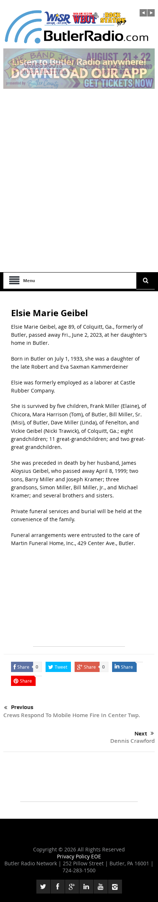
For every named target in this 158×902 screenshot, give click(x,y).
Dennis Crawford (132, 741)
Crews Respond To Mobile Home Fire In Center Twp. (71, 715)
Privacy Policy (74, 856)
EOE (96, 856)
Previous (22, 707)
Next (140, 733)
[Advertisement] (79, 190)
